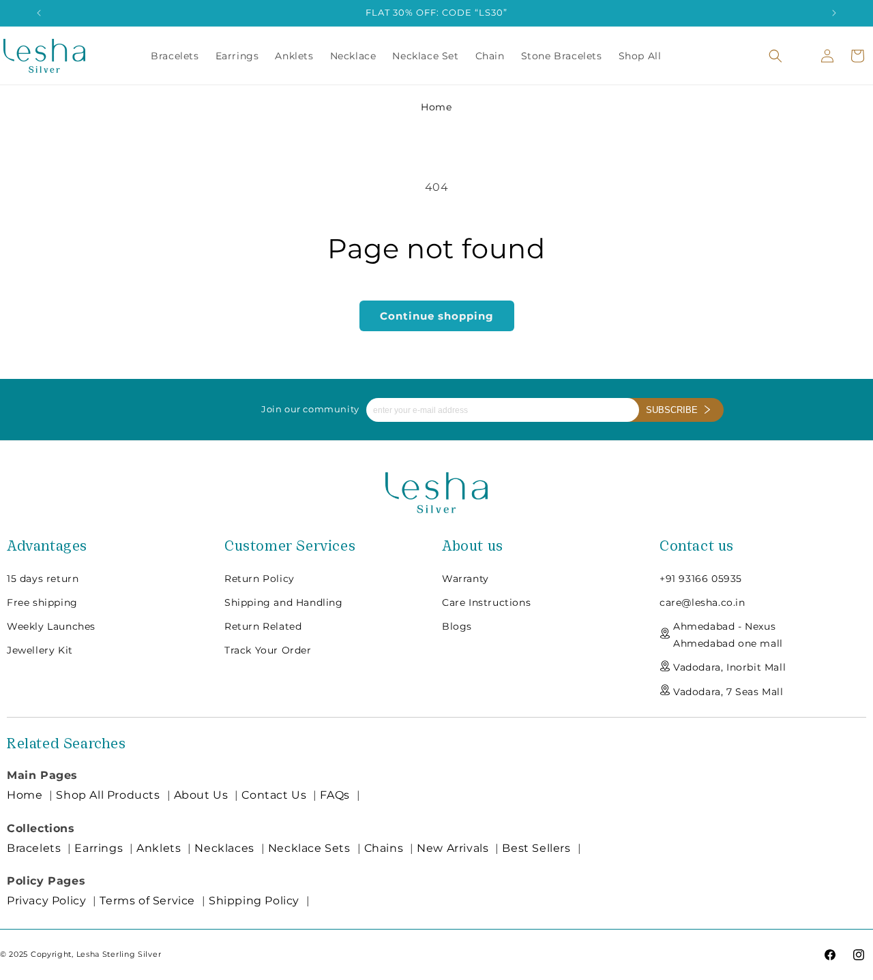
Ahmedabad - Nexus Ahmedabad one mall (728, 634)
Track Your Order (268, 649)
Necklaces (224, 848)
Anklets (158, 848)
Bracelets (34, 848)
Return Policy (259, 578)
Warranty (465, 578)
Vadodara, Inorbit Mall (729, 667)
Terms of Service (147, 900)
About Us (201, 794)
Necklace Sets (309, 848)
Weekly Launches (51, 625)
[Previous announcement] (39, 13)
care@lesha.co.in (702, 602)
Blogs (457, 625)
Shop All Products (108, 794)
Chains (384, 848)
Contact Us (273, 794)
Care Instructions (486, 602)
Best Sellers (536, 848)
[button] (775, 56)
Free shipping (42, 602)
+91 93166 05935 (701, 578)
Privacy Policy (46, 900)
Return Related (262, 625)
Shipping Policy (254, 900)
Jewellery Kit (40, 649)
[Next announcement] (834, 13)
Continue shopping (437, 315)
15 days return (42, 578)
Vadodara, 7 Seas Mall (728, 691)
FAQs (334, 794)
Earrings (98, 848)
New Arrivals (452, 848)
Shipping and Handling (283, 602)
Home (436, 107)
